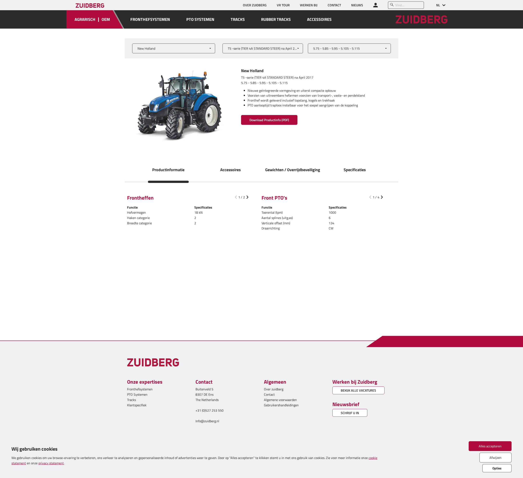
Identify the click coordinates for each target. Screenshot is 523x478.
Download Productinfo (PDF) (269, 119)
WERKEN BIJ (308, 5)
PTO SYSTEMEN (200, 19)
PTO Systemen (137, 394)
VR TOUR (283, 5)
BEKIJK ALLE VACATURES (358, 390)
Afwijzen (495, 457)
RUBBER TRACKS (276, 19)
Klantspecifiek (136, 405)
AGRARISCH (85, 19)
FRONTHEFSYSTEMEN (150, 19)
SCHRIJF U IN (350, 412)
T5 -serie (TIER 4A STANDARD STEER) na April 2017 (264, 48)
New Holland (146, 48)
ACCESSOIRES (319, 19)
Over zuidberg (273, 389)
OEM (106, 19)
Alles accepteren (490, 446)
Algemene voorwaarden (280, 399)
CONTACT (334, 5)
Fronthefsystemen (140, 389)
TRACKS (238, 19)
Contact (269, 394)
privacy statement (51, 463)
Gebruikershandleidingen (281, 405)
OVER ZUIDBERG (255, 5)
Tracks (131, 399)
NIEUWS (357, 5)
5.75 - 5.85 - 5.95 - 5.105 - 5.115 (336, 48)
